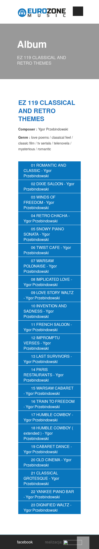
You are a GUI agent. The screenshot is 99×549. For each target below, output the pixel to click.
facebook (25, 542)
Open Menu (78, 11)
